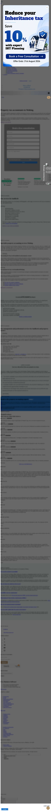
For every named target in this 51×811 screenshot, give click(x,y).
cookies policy (47, 805)
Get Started (48, 182)
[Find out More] (26, 55)
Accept (4, 809)
